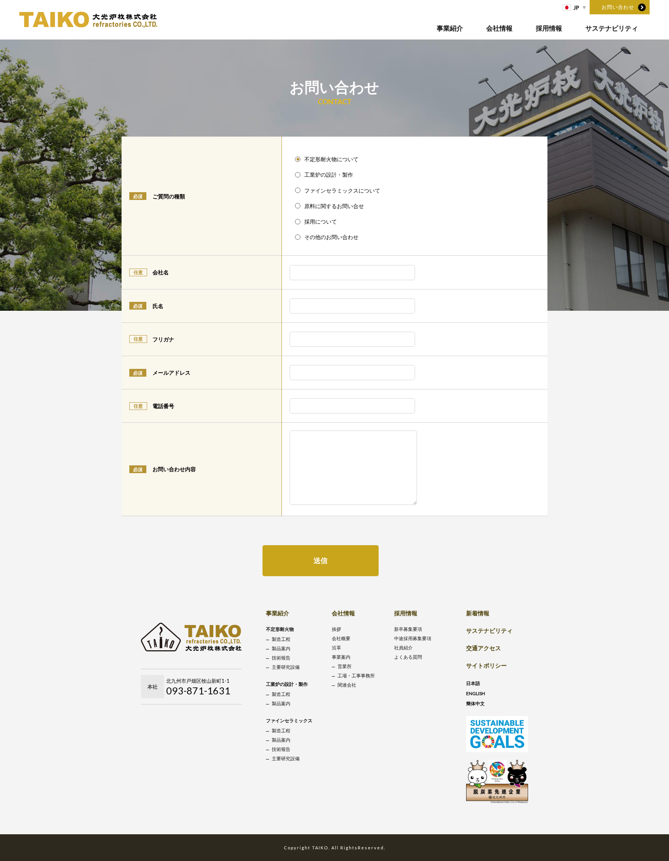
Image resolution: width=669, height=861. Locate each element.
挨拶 (336, 629)
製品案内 (281, 648)
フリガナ (163, 339)
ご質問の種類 (169, 196)
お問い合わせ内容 (174, 469)
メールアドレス (171, 372)
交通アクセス (483, 647)
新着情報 (477, 613)
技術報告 (281, 658)
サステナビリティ (611, 28)
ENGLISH (475, 693)
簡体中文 (475, 703)
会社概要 (341, 638)
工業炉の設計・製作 (287, 684)
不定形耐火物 (280, 629)
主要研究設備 (286, 667)
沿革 (336, 648)
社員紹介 (403, 648)
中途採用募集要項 (412, 638)
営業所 (345, 666)
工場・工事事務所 (356, 675)
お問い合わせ (618, 7)
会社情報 (499, 28)
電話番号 (163, 406)
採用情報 (549, 28)
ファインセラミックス (289, 720)
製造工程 (281, 639)
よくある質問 (408, 657)
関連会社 (347, 685)
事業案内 (341, 657)
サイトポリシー (486, 665)
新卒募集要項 (408, 629)
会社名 (161, 272)
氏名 (158, 306)
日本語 (473, 683)
